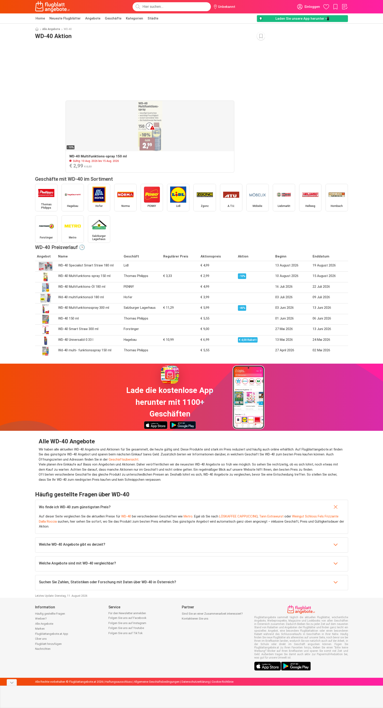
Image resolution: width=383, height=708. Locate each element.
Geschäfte (113, 18)
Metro (188, 516)
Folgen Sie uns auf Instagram (127, 623)
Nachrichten (43, 648)
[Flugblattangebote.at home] (52, 6)
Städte (153, 18)
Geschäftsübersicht (123, 459)
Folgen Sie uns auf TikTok (125, 633)
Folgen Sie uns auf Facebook (127, 618)
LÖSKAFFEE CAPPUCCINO (238, 516)
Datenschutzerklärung (196, 681)
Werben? (41, 618)
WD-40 (126, 516)
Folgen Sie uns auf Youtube (126, 628)
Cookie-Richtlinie (222, 681)
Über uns (41, 638)
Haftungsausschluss (118, 681)
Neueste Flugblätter (65, 18)
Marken (40, 628)
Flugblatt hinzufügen (48, 644)
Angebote (92, 18)
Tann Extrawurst (271, 516)
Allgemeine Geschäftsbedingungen (157, 681)
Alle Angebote (51, 29)
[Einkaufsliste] (344, 6)
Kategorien (134, 18)
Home (40, 18)
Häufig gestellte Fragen (50, 613)
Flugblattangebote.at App (51, 633)
